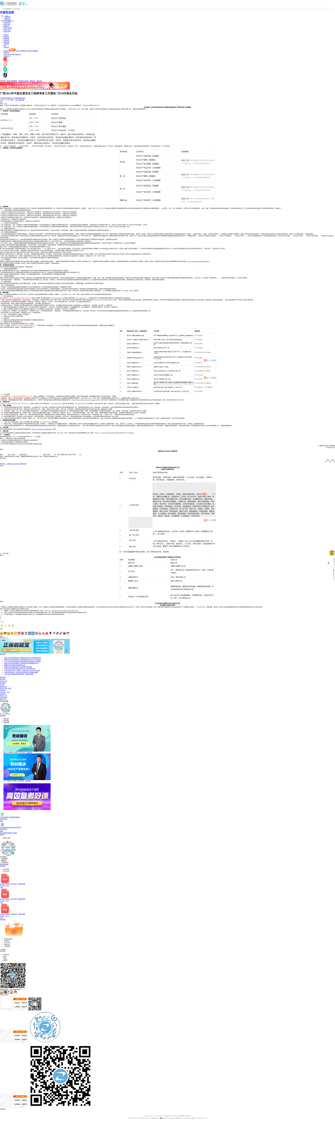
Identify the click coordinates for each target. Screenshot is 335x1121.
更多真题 (3, 919)
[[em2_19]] (64, 633)
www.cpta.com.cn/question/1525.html (198, 261)
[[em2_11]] (36, 633)
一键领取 (3, 949)
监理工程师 (6, 29)
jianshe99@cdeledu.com (202, 1118)
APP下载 (11, 21)
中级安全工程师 (23, 81)
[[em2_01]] (1, 633)
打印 (1, 101)
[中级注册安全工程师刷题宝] (35, 653)
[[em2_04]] (12, 633)
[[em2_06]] (19, 633)
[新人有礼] (332, 552)
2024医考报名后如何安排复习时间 (10, 827)
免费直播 (6, 42)
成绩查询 (23, 51)
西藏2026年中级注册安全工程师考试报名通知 (18, 667)
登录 (2, 15)
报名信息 (6, 51)
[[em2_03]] (8, 633)
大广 (4, 781)
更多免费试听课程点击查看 (8, 833)
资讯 (4, 45)
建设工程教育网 (12, 81)
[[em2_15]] (50, 633)
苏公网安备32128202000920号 (168, 1118)
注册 (6, 15)
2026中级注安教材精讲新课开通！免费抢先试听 (19, 674)
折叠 (328, 563)
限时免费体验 (4, 864)
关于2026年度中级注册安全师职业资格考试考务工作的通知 (22, 661)
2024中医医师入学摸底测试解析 (10, 817)
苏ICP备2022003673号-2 (143, 1118)
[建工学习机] (35, 89)
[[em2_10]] (33, 633)
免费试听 (6, 36)
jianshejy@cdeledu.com (186, 1118)
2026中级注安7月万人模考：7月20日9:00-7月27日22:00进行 (22, 670)
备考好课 (3, 715)
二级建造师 (6, 18)
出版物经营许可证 (155, 1118)
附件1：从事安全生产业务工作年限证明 (13, 464)
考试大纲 (6, 54)
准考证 (18, 51)
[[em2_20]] (67, 633)
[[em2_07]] (22, 633)
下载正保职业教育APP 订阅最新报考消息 (12, 98)
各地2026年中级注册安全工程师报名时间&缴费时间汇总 (21, 663)
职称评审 (6, 26)
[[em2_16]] (53, 633)
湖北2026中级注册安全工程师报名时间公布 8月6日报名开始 (22, 657)
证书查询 (29, 51)
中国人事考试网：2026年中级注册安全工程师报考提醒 (21, 672)
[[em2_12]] (40, 633)
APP (334, 561)
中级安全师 (7, 12)
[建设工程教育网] (167, 3)
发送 (1, 636)
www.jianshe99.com (159, 1115)
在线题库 (6, 44)
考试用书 (6, 40)
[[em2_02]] (5, 633)
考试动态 (32, 81)
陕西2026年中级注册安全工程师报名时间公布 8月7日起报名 (22, 659)
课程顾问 (333, 573)
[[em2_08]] (26, 633)
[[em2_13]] (43, 633)
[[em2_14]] (47, 633)
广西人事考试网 (19, 100)
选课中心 (6, 34)
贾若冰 (5, 752)
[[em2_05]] (15, 633)
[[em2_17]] (57, 633)
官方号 (3, 21)
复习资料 (12, 54)
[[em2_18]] (60, 633)
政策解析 (35, 51)
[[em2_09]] (29, 633)
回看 (1, 821)
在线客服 (333, 567)
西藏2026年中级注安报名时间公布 (14, 665)
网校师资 (6, 38)
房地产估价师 (7, 28)
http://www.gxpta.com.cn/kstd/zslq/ (42, 429)
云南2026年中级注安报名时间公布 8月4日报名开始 (19, 668)
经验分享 (18, 54)
